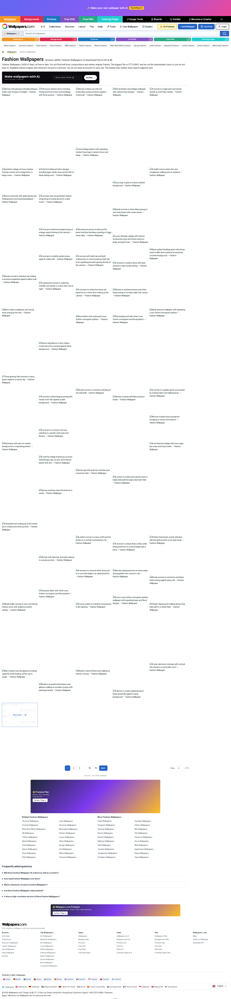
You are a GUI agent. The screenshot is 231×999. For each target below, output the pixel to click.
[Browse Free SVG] (151, 39)
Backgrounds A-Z (123, 939)
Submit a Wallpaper (200, 939)
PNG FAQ (158, 949)
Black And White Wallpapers (34, 829)
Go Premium (168, 27)
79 (96, 768)
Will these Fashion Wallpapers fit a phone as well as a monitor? (31, 873)
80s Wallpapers (141, 829)
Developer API (198, 943)
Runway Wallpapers (106, 829)
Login (224, 27)
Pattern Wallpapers (67, 833)
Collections (55, 26)
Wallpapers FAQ (161, 936)
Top (92, 26)
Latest (82, 26)
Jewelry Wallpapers (106, 849)
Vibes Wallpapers (66, 841)
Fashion (70, 979)
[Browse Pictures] (113, 39)
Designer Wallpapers (106, 825)
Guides (177, 19)
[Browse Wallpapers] (37, 39)
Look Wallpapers (66, 821)
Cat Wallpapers (65, 849)
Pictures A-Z (121, 943)
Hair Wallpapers (104, 845)
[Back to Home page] (18, 26)
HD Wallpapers (46, 936)
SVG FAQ (158, 946)
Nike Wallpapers (141, 845)
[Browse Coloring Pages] (227, 39)
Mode (8, 979)
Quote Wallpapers (47, 959)
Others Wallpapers (142, 825)
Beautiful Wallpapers (48, 939)
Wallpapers (10, 19)
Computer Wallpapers (48, 966)
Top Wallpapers (8, 949)
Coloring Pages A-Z (124, 953)
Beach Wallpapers (29, 849)
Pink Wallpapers (29, 857)
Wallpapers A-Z (123, 936)
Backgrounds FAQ (162, 939)
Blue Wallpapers (46, 963)
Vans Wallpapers (142, 857)
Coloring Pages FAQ (162, 953)
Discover (69, 26)
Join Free (208, 27)
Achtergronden (115, 987)
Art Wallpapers (46, 943)
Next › (103, 768)
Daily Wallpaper (8, 953)
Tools (113, 26)
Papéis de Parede (68, 987)
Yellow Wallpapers (30, 837)
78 (89, 768)
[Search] (224, 33)
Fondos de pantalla (97, 987)
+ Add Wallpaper (187, 27)
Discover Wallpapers (10, 943)
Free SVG (69, 19)
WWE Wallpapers (47, 949)
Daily (100, 26)
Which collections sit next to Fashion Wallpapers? (26, 885)
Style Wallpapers (105, 821)
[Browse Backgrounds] (75, 39)
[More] (222, 19)
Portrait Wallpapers (30, 825)
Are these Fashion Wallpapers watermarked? (24, 891)
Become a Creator (201, 19)
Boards (158, 19)
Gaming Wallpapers (47, 953)
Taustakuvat (172, 987)
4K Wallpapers (28, 833)
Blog (195, 936)
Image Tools (136, 19)
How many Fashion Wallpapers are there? (22, 879)
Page (172, 768)
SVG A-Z (120, 946)
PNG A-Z (120, 949)
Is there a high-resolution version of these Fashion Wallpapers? (32, 896)
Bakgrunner (158, 987)
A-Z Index (6, 936)
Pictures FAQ (160, 943)
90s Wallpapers (141, 833)
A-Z (43, 26)
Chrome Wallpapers (30, 821)
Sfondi (82, 987)
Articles (5, 956)
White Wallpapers (66, 853)
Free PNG (88, 19)
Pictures (51, 19)
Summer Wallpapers (67, 825)
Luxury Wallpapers (66, 837)
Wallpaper (35, 987)
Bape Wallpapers (142, 853)
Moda (38, 979)
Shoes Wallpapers (105, 833)
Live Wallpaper (130, 26)
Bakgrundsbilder (50, 987)
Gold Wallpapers (29, 845)
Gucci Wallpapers (142, 841)
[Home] (3, 52)
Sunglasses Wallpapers (107, 853)
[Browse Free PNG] (189, 39)
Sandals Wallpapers (143, 821)
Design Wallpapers (67, 845)
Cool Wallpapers (46, 946)
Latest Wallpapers (9, 946)
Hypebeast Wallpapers (144, 849)
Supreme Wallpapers (143, 837)
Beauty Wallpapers (105, 837)
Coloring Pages (110, 19)
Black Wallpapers (29, 841)
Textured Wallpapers (67, 857)
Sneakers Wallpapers (107, 857)
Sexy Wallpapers (29, 853)
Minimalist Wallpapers (68, 829)
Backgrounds (31, 19)
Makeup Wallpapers (106, 841)
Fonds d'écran (131, 987)
